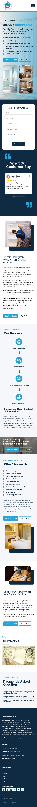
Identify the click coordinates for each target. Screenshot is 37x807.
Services (4, 773)
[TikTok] (7, 789)
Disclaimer (13, 802)
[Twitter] (14, 789)
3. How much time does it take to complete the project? (18, 701)
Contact (4, 779)
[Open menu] (33, 5)
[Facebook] (3, 789)
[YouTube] (18, 789)
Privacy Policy (5, 802)
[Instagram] (11, 789)
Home (4, 771)
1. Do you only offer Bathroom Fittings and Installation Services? (17, 692)
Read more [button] (9, 191)
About (4, 776)
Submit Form (18, 144)
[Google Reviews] (22, 789)
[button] (4, 656)
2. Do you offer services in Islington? (15, 697)
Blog (3, 781)
